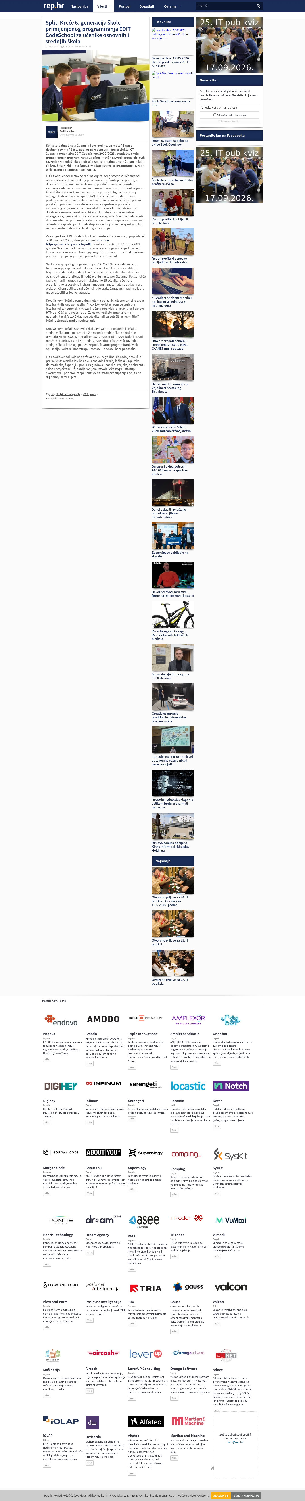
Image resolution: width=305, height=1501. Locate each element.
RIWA (70, 398)
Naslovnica (79, 6)
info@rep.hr (235, 1442)
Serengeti (136, 1100)
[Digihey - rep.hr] (61, 1090)
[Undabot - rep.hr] (231, 1025)
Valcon (218, 1301)
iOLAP (48, 1435)
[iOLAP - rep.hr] (61, 1423)
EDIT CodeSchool (55, 398)
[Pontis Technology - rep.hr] (61, 1225)
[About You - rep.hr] (103, 1155)
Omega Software (183, 1368)
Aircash (91, 1368)
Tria (131, 1302)
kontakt (79, 135)
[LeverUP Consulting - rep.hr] (146, 1357)
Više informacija (246, 1495)
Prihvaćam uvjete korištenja (231, 115)
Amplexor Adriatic (184, 1033)
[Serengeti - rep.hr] (146, 1088)
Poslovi (124, 6)
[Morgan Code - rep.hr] (61, 1155)
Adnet (218, 1369)
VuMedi (219, 1234)
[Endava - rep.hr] (61, 1025)
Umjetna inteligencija (68, 394)
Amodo (91, 1033)
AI (52, 394)
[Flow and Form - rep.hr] (61, 1287)
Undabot (220, 1033)
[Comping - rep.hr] (187, 1160)
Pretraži (203, 6)
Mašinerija (51, 1369)
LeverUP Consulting (144, 1368)
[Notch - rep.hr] (231, 1090)
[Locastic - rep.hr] (188, 1090)
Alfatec (133, 1435)
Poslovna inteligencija (103, 1301)
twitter (70, 135)
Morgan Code (54, 1167)
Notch (217, 1100)
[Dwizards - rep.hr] (92, 1428)
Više (47, 1059)
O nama (168, 7)
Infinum (92, 1100)
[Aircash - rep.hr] (103, 1356)
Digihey (49, 1100)
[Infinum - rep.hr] (103, 1085)
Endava (49, 1033)
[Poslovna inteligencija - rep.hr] (103, 1291)
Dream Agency (97, 1234)
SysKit (218, 1168)
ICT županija (89, 394)
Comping (177, 1168)
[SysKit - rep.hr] (231, 1159)
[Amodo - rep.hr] (103, 1023)
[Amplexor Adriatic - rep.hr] (188, 1024)
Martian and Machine (187, 1435)
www (62, 135)
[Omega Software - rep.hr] (188, 1356)
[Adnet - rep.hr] (226, 1361)
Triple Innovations (142, 1033)
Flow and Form (55, 1301)
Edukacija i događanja (58, 46)
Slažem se (220, 1495)
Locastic (177, 1100)
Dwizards (93, 1436)
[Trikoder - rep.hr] (186, 1220)
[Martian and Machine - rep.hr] (188, 1425)
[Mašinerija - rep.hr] (53, 1361)
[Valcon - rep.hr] (231, 1290)
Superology (137, 1167)
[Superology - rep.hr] (146, 1156)
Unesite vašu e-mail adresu (219, 107)
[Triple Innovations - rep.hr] (146, 1021)
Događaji (146, 6)
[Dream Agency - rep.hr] (103, 1222)
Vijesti (100, 7)
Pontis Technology (58, 1234)
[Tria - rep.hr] (146, 1293)
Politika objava (68, 131)
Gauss (175, 1301)
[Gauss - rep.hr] (188, 1291)
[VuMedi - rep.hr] (231, 1225)
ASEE (132, 1235)
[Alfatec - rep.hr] (146, 1426)
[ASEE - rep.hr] (144, 1227)
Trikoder (177, 1234)
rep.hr (54, 6)
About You (94, 1167)
